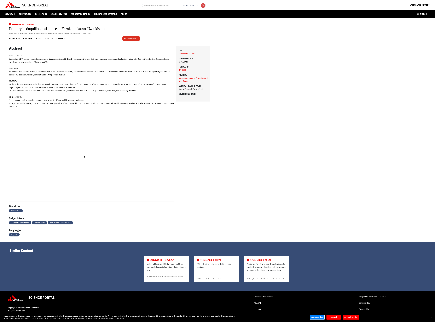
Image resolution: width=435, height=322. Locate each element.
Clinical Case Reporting (105, 14)
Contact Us (258, 309)
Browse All (10, 14)
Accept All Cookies (350, 317)
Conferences (25, 14)
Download (132, 38)
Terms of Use (364, 309)
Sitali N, (84, 34)
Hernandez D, (24, 34)
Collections (41, 14)
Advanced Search (189, 5)
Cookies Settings (317, 317)
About (124, 14)
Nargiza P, (67, 34)
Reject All (333, 317)
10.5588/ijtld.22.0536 (187, 54)
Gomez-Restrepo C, (76, 34)
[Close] (431, 317)
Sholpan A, (32, 34)
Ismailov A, (38, 34)
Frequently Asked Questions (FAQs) (372, 297)
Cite (48, 38)
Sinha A (89, 34)
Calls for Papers (59, 14)
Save (39, 38)
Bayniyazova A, (52, 34)
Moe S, (11, 34)
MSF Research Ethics (81, 14)
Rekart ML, (16, 34)
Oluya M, (45, 34)
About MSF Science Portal (263, 297)
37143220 (182, 70)
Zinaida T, (60, 34)
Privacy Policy (364, 303)
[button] (423, 14)
